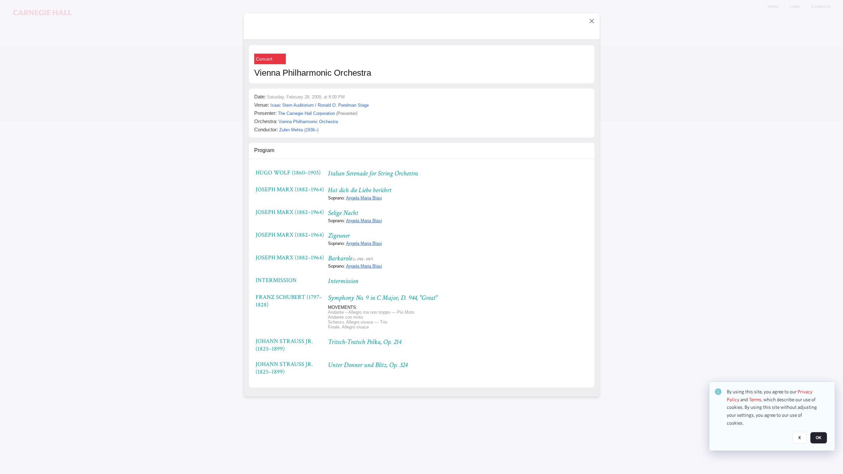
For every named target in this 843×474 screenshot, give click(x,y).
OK (819, 438)
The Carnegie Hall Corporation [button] (306, 113)
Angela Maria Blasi (364, 198)
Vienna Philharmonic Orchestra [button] (308, 121)
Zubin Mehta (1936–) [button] (298, 129)
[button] (592, 21)
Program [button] (264, 150)
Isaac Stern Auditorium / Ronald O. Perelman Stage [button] (319, 105)
